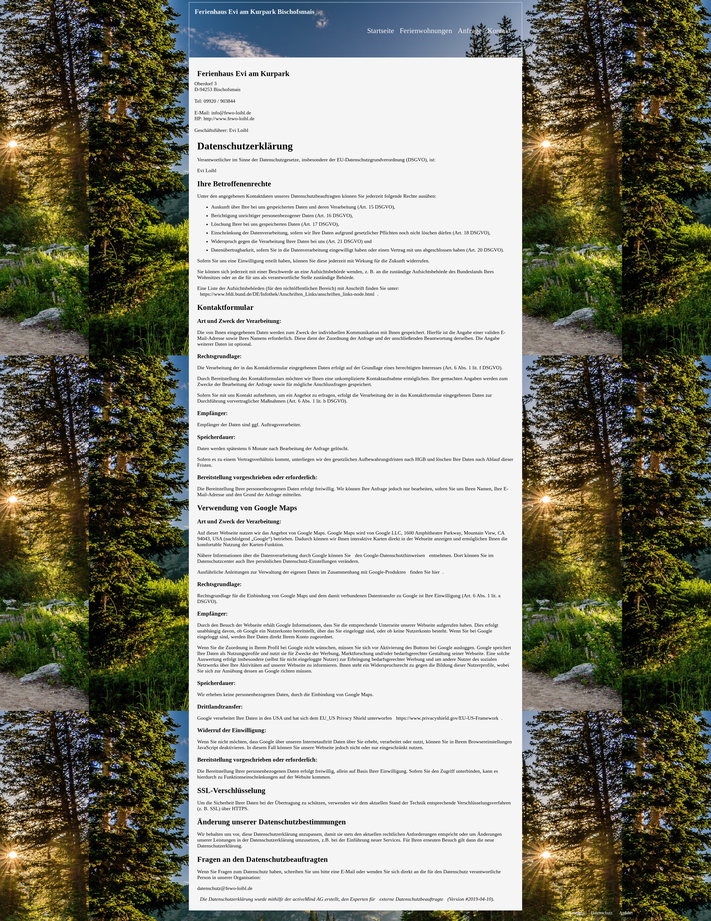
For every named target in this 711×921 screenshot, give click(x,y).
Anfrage (470, 31)
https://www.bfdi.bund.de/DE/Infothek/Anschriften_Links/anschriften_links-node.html (287, 294)
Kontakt (499, 31)
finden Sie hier (424, 572)
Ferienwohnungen (426, 31)
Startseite (380, 31)
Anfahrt (626, 912)
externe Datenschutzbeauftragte (411, 899)
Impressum (574, 912)
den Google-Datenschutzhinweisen (390, 555)
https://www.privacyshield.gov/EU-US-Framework (447, 718)
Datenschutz (601, 912)
